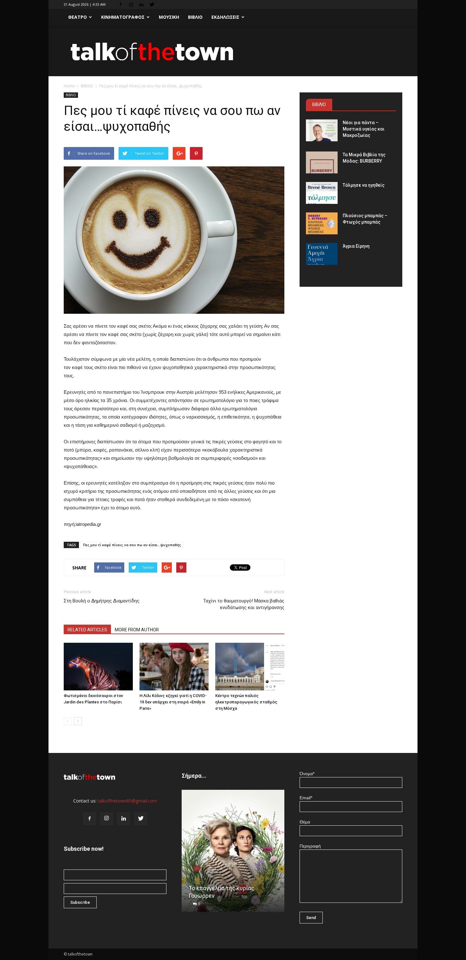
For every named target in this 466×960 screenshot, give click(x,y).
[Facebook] (120, 4)
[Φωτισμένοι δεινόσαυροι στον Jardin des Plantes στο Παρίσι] (98, 666)
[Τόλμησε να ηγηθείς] (322, 193)
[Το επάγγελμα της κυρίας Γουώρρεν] (233, 853)
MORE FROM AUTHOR (137, 629)
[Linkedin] (141, 4)
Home (69, 86)
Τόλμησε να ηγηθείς (364, 185)
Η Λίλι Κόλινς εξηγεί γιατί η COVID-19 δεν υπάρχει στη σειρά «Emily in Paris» (173, 702)
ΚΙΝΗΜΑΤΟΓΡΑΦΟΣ (123, 17)
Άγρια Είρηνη (356, 246)
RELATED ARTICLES (87, 629)
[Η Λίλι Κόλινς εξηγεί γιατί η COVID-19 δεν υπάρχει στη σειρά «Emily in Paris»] (174, 666)
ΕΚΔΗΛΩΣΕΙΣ (225, 17)
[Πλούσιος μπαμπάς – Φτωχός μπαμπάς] (322, 223)
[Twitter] (152, 4)
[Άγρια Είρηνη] (322, 254)
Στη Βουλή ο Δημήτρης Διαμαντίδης (101, 601)
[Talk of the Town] (233, 51)
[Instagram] (131, 4)
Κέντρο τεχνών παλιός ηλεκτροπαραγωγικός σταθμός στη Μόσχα (246, 702)
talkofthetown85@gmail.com (127, 801)
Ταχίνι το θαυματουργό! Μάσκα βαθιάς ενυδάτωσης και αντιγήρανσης (243, 604)
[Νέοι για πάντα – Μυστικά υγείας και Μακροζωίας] (322, 130)
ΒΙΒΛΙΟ (195, 17)
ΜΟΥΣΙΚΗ (169, 17)
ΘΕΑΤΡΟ (77, 17)
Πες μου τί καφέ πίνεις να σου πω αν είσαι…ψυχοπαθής (132, 544)
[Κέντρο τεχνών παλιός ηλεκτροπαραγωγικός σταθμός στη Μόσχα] (249, 666)
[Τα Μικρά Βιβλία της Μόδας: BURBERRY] (322, 162)
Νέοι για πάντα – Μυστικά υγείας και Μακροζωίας (364, 129)
